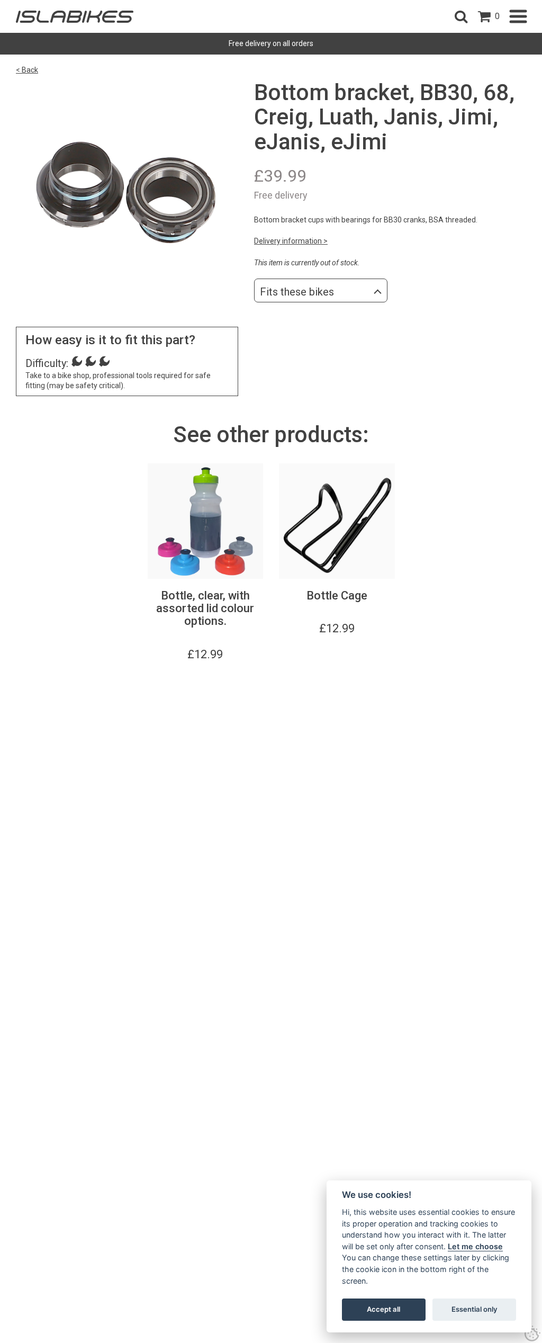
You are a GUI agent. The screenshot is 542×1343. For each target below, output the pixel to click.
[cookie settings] (532, 1333)
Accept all (383, 1309)
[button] (461, 16)
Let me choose (475, 1246)
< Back (27, 70)
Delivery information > (291, 241)
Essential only (474, 1309)
